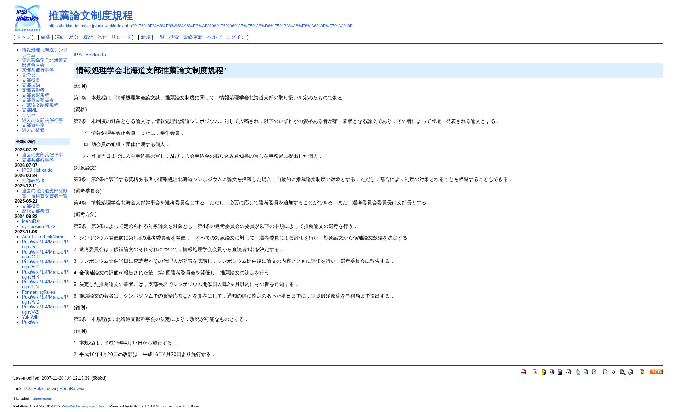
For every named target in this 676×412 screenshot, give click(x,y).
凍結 (60, 37)
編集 (46, 37)
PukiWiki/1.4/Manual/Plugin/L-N (45, 284)
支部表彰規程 (35, 95)
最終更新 (193, 37)
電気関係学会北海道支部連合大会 (45, 62)
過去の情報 (33, 130)
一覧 (160, 37)
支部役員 (31, 80)
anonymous (42, 398)
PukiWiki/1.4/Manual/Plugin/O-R (45, 254)
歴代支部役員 (35, 211)
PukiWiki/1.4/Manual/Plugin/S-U (45, 244)
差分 (74, 37)
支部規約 (31, 85)
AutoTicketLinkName (43, 236)
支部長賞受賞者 (38, 100)
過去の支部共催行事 (42, 120)
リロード (121, 37)
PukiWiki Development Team (84, 406)
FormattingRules (38, 292)
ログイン (236, 37)
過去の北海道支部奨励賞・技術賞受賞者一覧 (45, 193)
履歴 (88, 37)
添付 (102, 37)
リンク (29, 115)
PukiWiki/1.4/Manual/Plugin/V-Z (45, 309)
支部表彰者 (33, 90)
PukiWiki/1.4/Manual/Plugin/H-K (45, 274)
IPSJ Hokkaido (90, 54)
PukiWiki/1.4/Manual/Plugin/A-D (45, 299)
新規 (146, 37)
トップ (23, 37)
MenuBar (31, 221)
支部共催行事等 (38, 70)
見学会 (29, 75)
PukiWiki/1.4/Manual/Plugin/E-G (45, 264)
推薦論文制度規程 (91, 15)
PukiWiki (31, 322)
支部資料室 (33, 125)
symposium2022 (38, 226)
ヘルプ (214, 37)
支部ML (29, 110)
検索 (174, 37)
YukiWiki (30, 317)
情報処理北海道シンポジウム (45, 52)
